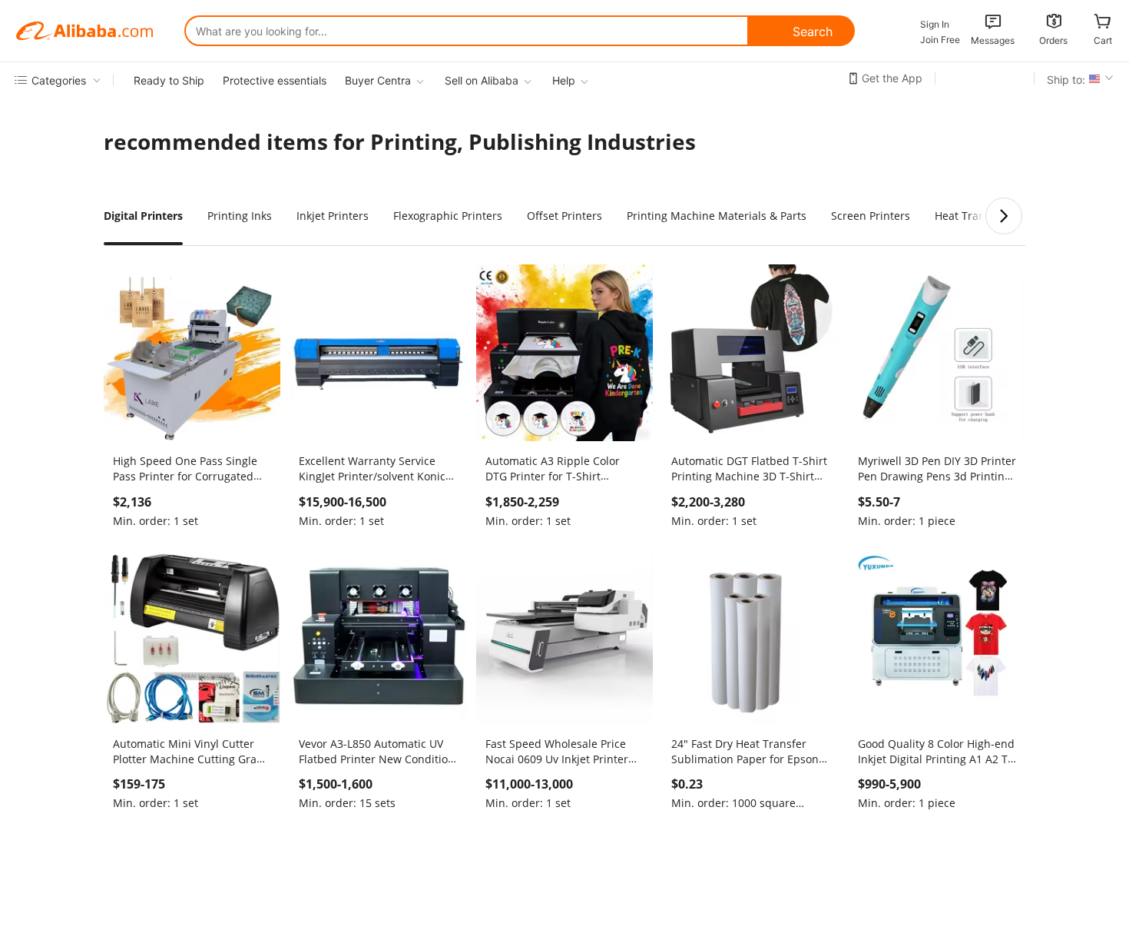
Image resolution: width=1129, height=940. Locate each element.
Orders (1053, 40)
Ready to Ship (169, 80)
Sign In (934, 24)
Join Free (940, 39)
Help (563, 80)
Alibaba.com (84, 30)
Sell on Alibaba (481, 80)
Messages (993, 40)
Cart (1103, 40)
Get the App (892, 78)
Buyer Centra (378, 80)
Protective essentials (274, 80)
